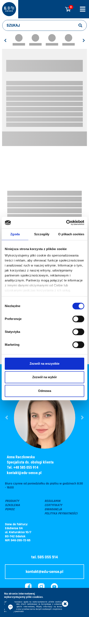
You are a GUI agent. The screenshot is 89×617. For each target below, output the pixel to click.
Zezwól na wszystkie (44, 363)
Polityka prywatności (60, 514)
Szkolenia (12, 505)
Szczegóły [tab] (41, 234)
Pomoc (10, 509)
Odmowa (44, 391)
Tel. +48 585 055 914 (22, 467)
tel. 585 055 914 (44, 557)
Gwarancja (53, 509)
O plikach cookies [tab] (71, 234)
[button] (6, 418)
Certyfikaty (53, 505)
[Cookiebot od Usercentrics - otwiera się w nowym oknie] (66, 222)
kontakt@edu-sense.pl (24, 473)
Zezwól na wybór (44, 377)
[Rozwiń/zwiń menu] (82, 9)
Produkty (12, 501)
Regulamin (52, 501)
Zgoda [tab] (15, 234)
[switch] (78, 319)
